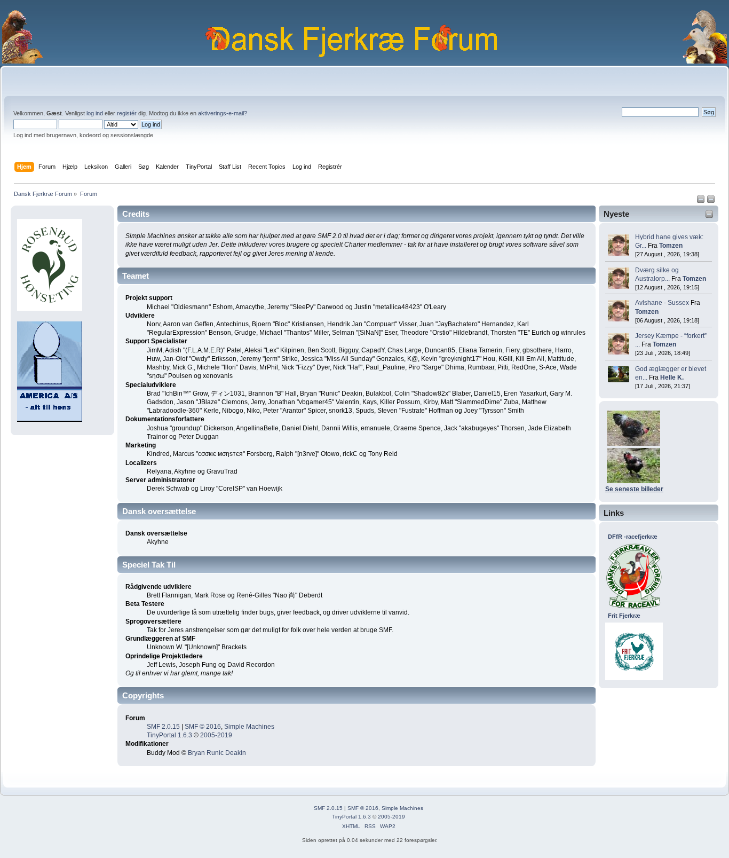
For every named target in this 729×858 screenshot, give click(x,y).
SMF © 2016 (203, 726)
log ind (94, 113)
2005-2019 (216, 735)
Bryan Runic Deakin (217, 753)
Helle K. (672, 377)
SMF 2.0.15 (163, 726)
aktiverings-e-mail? (222, 113)
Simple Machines (249, 726)
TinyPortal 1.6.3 (169, 735)
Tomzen (671, 245)
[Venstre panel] (701, 201)
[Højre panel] (711, 201)
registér (127, 113)
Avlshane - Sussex (662, 302)
